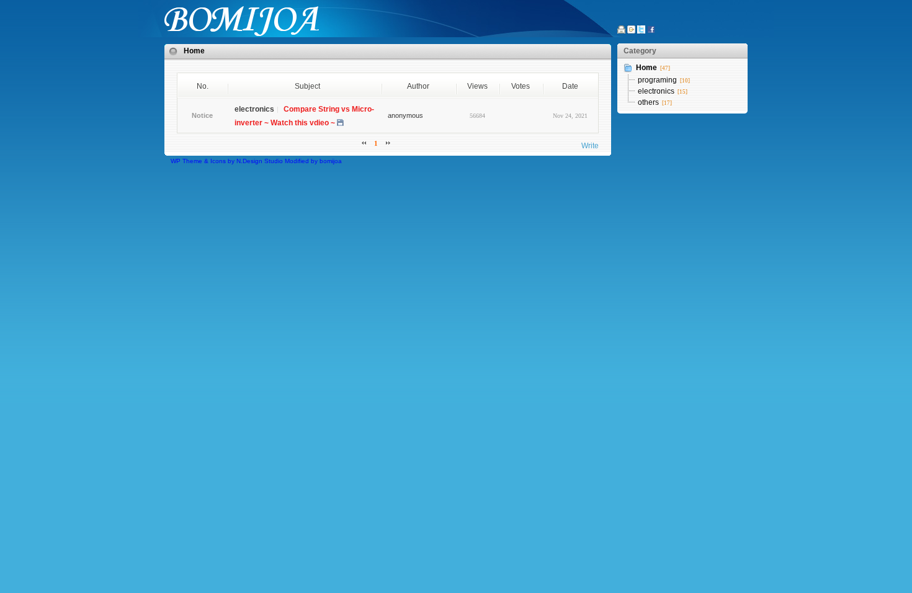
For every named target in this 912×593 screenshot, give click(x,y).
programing (657, 80)
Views (477, 86)
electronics (656, 91)
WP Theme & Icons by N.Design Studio (227, 161)
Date (570, 86)
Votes (520, 86)
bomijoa (331, 161)
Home (194, 51)
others (648, 102)
